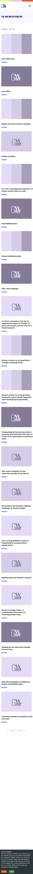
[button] (8, 730)
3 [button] (15, 730)
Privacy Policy (13, 867)
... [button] (17, 730)
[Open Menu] (30, 6)
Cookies (3, 867)
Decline (4, 871)
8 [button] (20, 730)
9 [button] (22, 730)
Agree (11, 871)
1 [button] (11, 730)
